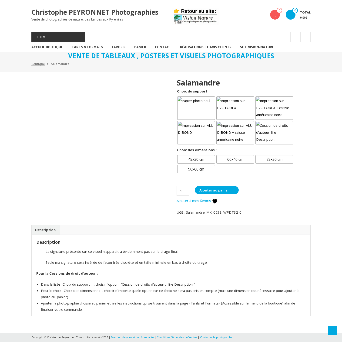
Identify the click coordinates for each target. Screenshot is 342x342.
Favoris (118, 47)
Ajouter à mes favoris (194, 200)
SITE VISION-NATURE (257, 47)
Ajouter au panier (214, 190)
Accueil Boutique (47, 47)
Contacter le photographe (216, 337)
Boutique (38, 64)
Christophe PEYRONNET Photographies (94, 12)
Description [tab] (45, 229)
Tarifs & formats (87, 47)
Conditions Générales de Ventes (177, 337)
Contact (163, 47)
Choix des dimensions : (197, 149)
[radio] (196, 108)
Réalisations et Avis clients (205, 47)
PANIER (140, 47)
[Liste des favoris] (275, 14)
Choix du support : (193, 91)
